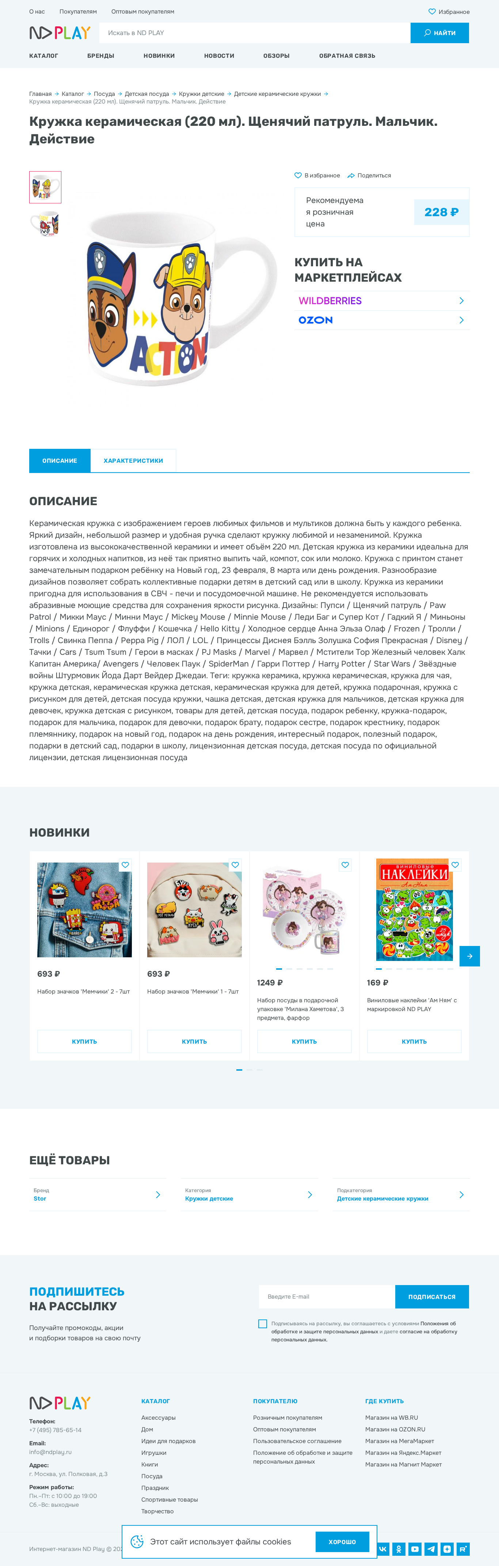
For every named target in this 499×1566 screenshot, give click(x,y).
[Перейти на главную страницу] (60, 33)
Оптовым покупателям (142, 11)
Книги (149, 1464)
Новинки (159, 55)
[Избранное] (125, 865)
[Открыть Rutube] (463, 1549)
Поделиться (374, 175)
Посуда (104, 94)
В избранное (322, 175)
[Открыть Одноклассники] (398, 1549)
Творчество (157, 1511)
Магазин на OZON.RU (395, 1429)
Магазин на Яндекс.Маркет (403, 1453)
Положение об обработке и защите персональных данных (303, 1457)
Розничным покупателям (287, 1418)
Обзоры (276, 55)
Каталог (43, 55)
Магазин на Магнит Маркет (403, 1464)
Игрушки (154, 1453)
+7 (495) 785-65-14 (55, 1430)
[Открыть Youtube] (415, 1549)
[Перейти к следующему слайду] (470, 956)
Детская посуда (147, 94)
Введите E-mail (288, 1296)
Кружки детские (201, 94)
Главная (40, 94)
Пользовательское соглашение (297, 1441)
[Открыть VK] (382, 1549)
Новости (219, 55)
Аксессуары (158, 1418)
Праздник (155, 1488)
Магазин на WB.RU (391, 1418)
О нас (37, 11)
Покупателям (78, 11)
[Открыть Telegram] (431, 1549)
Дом (147, 1429)
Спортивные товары (169, 1499)
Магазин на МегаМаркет (399, 1441)
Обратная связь (347, 55)
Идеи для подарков (168, 1441)
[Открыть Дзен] (447, 1549)
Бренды (100, 55)
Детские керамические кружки (277, 94)
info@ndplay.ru (50, 1452)
